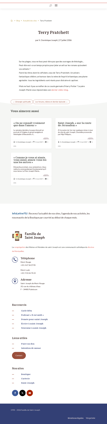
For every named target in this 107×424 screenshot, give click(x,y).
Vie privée (90, 418)
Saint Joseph (27, 383)
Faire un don (27, 344)
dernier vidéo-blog (59, 90)
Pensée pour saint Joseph (34, 319)
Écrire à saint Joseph (32, 324)
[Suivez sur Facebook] (15, 393)
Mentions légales (76, 418)
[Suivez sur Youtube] (30, 393)
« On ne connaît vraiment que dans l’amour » (31, 133)
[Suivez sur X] (22, 393)
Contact (19, 355)
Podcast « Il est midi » (32, 315)
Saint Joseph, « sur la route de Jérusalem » (75, 133)
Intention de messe (31, 348)
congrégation (19, 247)
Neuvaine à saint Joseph (33, 328)
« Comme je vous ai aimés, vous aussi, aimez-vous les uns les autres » (31, 169)
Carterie (25, 378)
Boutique (26, 374)
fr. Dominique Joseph (48, 40)
